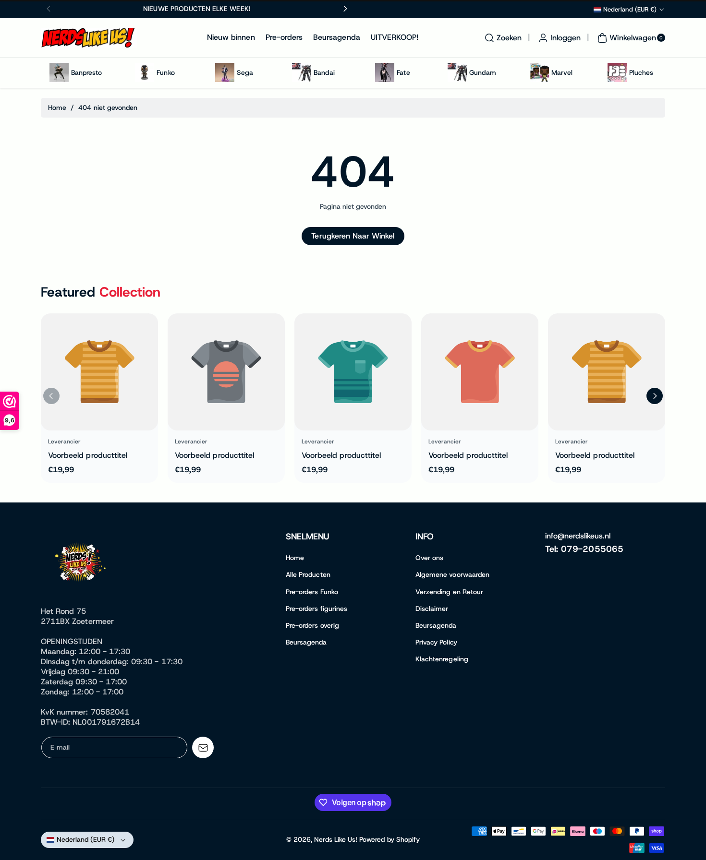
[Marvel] (539, 72)
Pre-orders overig (312, 625)
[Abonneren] (203, 747)
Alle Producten (308, 574)
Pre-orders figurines (316, 608)
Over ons (429, 557)
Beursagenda (306, 642)
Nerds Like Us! (335, 839)
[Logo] (81, 564)
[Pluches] (617, 72)
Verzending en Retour (449, 591)
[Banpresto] (59, 72)
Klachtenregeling (441, 659)
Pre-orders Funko (312, 591)
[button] (502, 38)
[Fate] (384, 72)
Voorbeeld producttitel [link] (87, 455)
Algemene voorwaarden (452, 574)
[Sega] (224, 72)
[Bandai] (301, 72)
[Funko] (144, 72)
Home (57, 107)
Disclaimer (432, 608)
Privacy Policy (436, 642)
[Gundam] (457, 72)
